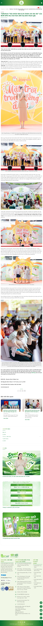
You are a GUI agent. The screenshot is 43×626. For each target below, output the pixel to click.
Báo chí (4, 432)
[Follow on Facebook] (18, 622)
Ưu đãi (4, 440)
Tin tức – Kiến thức (7, 436)
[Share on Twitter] (20, 391)
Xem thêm (6, 418)
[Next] (41, 411)
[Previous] (2, 411)
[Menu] (1, 2)
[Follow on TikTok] (22, 622)
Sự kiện (4, 434)
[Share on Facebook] (18, 391)
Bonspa (6, 17)
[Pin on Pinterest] (23, 391)
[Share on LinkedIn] (25, 391)
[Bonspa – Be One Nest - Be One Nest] (21, 3)
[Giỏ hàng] (41, 3)
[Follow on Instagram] (20, 622)
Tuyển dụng (5, 438)
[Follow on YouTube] (24, 622)
